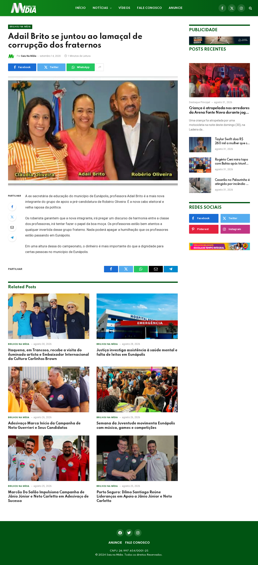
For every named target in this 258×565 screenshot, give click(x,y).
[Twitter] (12, 217)
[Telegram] (12, 237)
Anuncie (176, 8)
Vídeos (124, 8)
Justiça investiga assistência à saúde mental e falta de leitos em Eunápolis (137, 352)
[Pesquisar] (250, 8)
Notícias (100, 8)
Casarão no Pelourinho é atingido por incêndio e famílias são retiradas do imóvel (232, 182)
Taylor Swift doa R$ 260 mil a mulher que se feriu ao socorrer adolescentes (232, 141)
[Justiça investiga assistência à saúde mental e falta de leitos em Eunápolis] (137, 316)
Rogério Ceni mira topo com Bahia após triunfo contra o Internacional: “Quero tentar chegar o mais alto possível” (231, 162)
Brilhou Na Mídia (20, 26)
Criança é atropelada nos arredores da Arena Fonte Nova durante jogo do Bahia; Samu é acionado (219, 110)
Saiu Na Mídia (28, 56)
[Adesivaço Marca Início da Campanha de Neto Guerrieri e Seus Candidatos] (48, 389)
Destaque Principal (199, 102)
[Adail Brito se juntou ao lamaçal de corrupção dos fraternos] (93, 131)
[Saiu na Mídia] (23, 8)
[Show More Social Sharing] (100, 67)
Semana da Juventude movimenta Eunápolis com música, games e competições (136, 426)
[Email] (12, 227)
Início (80, 8)
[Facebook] (12, 207)
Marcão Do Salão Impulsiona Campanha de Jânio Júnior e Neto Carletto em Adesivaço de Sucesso (48, 496)
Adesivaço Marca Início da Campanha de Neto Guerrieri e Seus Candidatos (44, 426)
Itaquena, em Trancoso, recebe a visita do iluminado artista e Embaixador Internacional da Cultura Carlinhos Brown (48, 354)
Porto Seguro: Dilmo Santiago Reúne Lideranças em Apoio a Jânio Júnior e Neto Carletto (134, 496)
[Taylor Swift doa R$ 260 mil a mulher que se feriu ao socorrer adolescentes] (200, 144)
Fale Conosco (149, 8)
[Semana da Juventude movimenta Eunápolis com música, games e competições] (137, 389)
